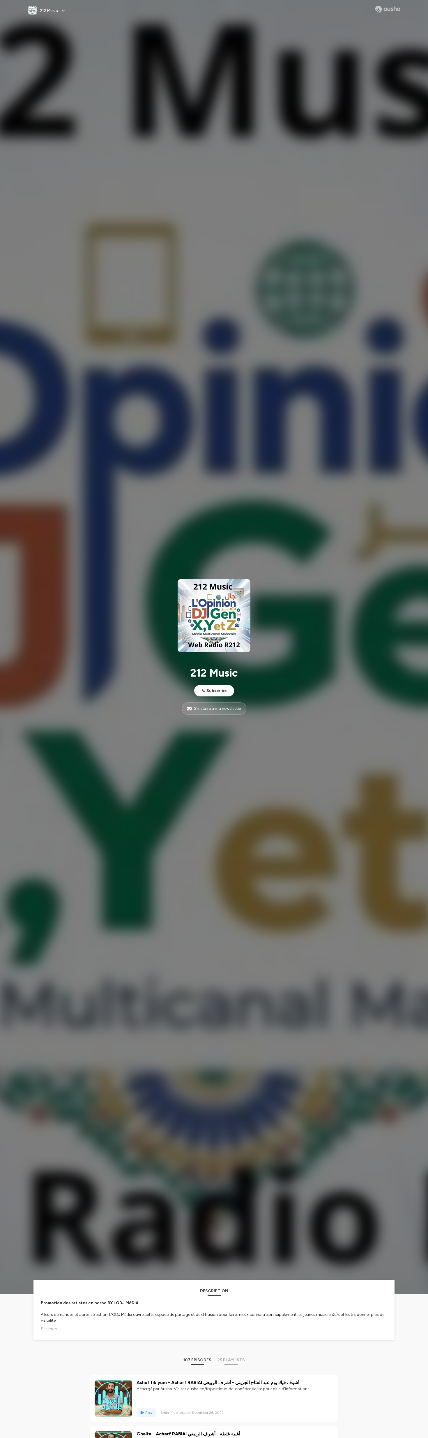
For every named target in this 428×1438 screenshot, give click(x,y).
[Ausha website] (387, 9)
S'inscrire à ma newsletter (217, 708)
